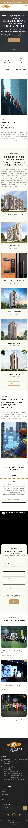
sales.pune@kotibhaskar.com (11, 768)
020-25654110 (14, 778)
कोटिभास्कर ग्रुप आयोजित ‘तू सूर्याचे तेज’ (11, 685)
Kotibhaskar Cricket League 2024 (11, 720)
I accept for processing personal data (12, 596)
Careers (3, 797)
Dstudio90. (19, 824)
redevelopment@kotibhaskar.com (12, 771)
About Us (3, 789)
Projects (3, 791)
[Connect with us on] (25, 661)
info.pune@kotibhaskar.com (15, 773)
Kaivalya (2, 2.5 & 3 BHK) (14, 246)
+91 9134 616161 (15, 779)
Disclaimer (3, 799)
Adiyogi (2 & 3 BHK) (14, 312)
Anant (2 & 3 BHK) (14, 343)
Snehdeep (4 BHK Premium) (14, 281)
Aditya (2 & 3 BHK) (14, 374)
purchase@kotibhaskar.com (16, 775)
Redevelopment (5, 794)
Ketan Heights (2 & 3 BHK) (14, 215)
